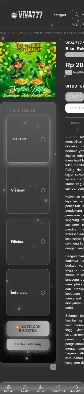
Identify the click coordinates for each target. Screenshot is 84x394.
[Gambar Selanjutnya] (53, 367)
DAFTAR (41, 390)
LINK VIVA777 (78, 24)
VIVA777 (73, 24)
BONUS (8, 390)
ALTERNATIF (59, 390)
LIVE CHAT (76, 390)
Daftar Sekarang (28, 344)
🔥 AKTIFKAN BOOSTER (28, 328)
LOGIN (25, 390)
